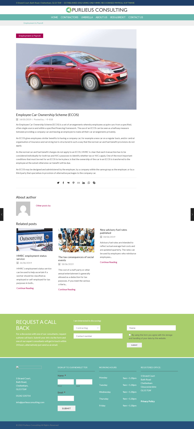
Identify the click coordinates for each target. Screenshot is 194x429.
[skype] (93, 183)
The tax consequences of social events (76, 258)
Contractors (69, 17)
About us (101, 17)
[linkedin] (83, 183)
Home (54, 17)
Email (61, 392)
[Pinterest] (73, 183)
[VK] (68, 183)
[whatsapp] (88, 183)
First (60, 386)
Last (78, 386)
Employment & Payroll (33, 23)
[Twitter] (59, 183)
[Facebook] (63, 183)
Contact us (135, 17)
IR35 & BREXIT (118, 17)
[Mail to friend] (78, 183)
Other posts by (43, 205)
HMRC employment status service (31, 257)
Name (62, 375)
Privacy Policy (148, 401)
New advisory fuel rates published (113, 231)
